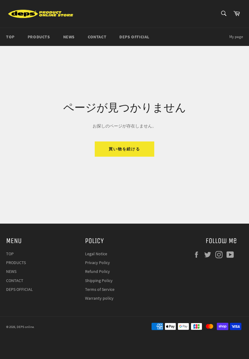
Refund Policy (97, 271)
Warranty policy (99, 298)
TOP (10, 37)
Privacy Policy (97, 262)
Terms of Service (99, 289)
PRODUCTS (39, 37)
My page (236, 36)
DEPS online (25, 327)
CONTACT (97, 37)
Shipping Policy (99, 280)
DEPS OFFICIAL (134, 37)
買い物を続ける (125, 149)
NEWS (69, 37)
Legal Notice (96, 253)
